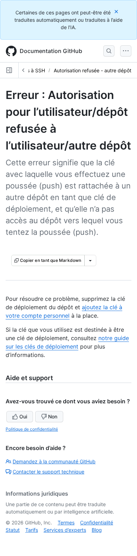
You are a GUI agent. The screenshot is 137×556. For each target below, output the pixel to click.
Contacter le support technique (48, 472)
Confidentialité (96, 522)
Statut (13, 530)
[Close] (117, 11)
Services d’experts (65, 530)
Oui (23, 416)
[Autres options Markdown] (90, 260)
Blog (97, 530)
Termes (66, 522)
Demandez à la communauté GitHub (54, 461)
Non (52, 416)
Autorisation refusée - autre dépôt (92, 70)
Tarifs (31, 530)
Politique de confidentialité (32, 429)
